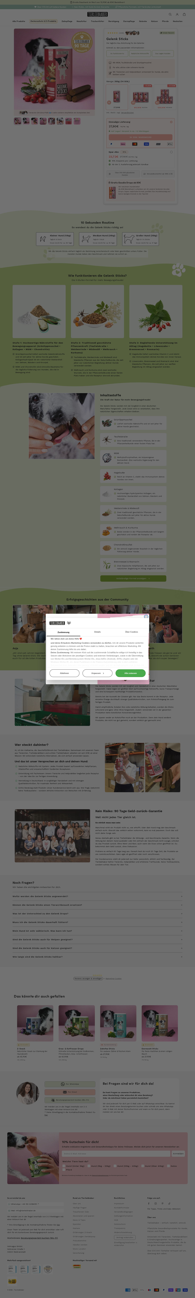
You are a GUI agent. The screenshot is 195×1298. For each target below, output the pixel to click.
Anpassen (96, 673)
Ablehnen (64, 673)
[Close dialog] (146, 617)
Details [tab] (97, 632)
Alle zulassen (130, 673)
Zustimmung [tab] (63, 632)
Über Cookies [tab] (131, 632)
